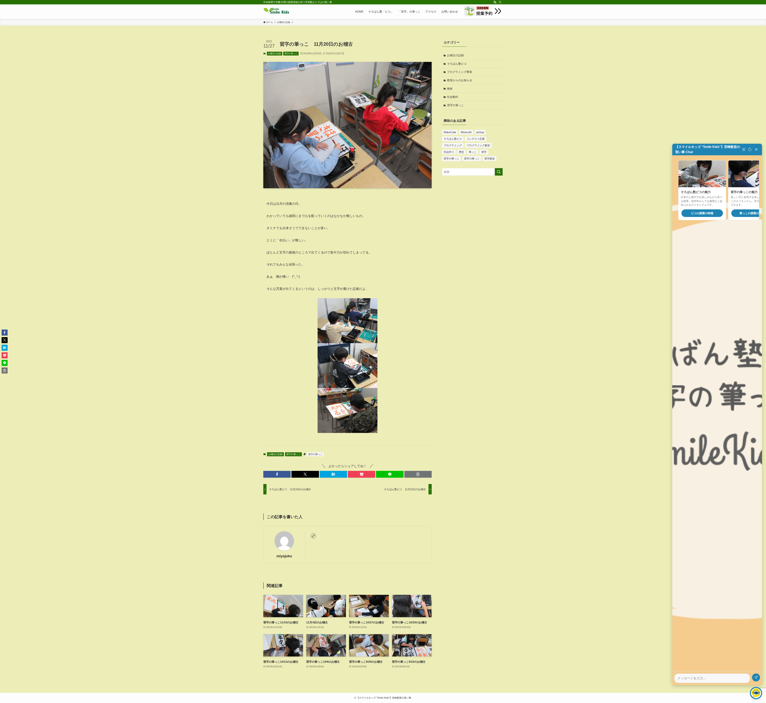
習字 (484, 152)
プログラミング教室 (459, 71)
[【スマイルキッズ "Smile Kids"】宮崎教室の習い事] (276, 12)
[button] (277, 474)
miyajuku (284, 556)
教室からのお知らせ (459, 80)
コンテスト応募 (476, 138)
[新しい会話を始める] (750, 149)
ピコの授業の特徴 (702, 213)
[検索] (500, 2)
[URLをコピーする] (418, 474)
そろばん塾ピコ (457, 63)
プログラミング (453, 145)
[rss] (495, 2)
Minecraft (466, 132)
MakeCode (450, 132)
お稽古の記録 (274, 53)
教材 (450, 88)
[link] (313, 536)
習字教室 (489, 158)
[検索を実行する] (499, 172)
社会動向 (452, 96)
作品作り (449, 152)
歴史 (461, 152)
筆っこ (473, 152)
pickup (480, 132)
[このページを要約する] (744, 149)
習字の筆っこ (291, 53)
